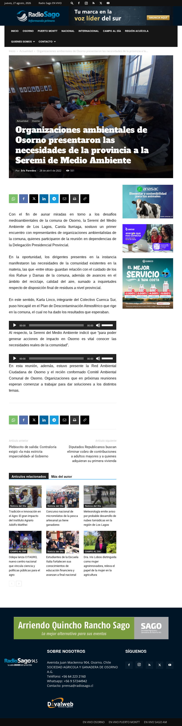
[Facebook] (78, 3)
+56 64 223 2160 (74, 676)
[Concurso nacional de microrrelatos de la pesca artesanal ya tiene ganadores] (62, 496)
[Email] (64, 198)
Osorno (28, 31)
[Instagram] (86, 3)
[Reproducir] (14, 325)
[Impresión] (74, 198)
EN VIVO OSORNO (94, 722)
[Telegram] (54, 198)
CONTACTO (46, 41)
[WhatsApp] (13, 198)
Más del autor (61, 476)
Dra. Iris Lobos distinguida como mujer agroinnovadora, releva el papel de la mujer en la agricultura (100, 565)
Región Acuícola (136, 31)
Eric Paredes (28, 170)
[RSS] (93, 3)
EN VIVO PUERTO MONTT (124, 722)
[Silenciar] (98, 325)
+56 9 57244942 (75, 681)
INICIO (15, 31)
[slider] (108, 325)
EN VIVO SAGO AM (155, 722)
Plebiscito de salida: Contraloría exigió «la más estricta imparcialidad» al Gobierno (32, 451)
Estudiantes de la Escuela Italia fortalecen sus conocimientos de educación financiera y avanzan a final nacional (62, 565)
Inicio (12, 51)
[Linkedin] (44, 198)
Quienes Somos (21, 41)
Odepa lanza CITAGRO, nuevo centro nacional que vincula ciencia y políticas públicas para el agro (24, 565)
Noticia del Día (18, 505)
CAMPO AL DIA (18, 551)
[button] (72, 3)
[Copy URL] (84, 198)
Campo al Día (112, 31)
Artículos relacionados (29, 476)
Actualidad (26, 51)
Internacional (89, 31)
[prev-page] (11, 583)
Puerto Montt (47, 31)
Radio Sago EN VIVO (50, 3)
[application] (62, 325)
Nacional (68, 31)
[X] (100, 3)
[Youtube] (108, 3)
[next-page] (19, 583)
